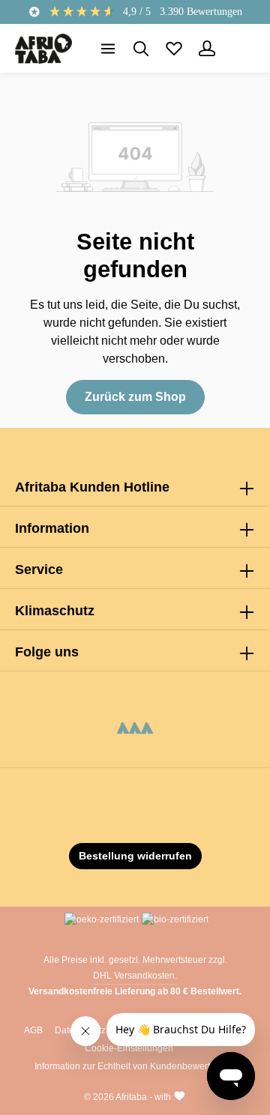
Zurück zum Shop (135, 396)
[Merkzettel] (174, 49)
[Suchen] (141, 49)
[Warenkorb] (240, 49)
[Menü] (108, 49)
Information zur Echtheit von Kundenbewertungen (135, 1066)
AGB (33, 1030)
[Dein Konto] (207, 49)
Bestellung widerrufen (135, 856)
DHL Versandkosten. (135, 975)
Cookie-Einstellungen (129, 1048)
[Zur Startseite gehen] (43, 49)
